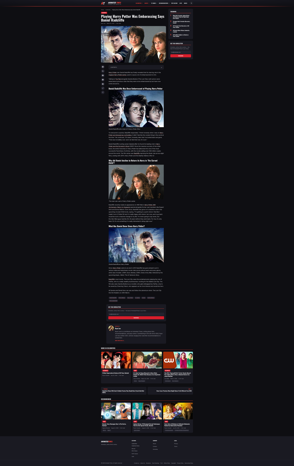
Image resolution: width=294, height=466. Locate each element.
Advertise (155, 449)
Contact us (136, 463)
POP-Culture (174, 3)
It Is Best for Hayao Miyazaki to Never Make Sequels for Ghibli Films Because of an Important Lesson (146, 374)
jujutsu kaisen (137, 430)
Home (102, 9)
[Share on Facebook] (103, 75)
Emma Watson (122, 297)
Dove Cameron (175, 381)
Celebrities (138, 3)
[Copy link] (103, 88)
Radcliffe (137, 153)
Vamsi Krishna (136, 378)
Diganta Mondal (106, 428)
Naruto (109, 430)
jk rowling (137, 297)
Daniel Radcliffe (113, 297)
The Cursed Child (113, 300)
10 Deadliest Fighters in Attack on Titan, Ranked (180, 35)
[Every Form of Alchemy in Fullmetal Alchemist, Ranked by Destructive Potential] (178, 411)
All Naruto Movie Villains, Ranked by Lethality (181, 31)
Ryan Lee (103, 23)
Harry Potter (113, 72)
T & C (161, 463)
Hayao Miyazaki (142, 381)
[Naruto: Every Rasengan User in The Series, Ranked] (116, 411)
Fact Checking (155, 463)
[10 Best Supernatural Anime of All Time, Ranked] (116, 360)
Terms (175, 446)
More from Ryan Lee (120, 340)
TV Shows (153, 3)
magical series (117, 75)
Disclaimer (148, 463)
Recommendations (163, 3)
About (154, 443)
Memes (185, 3)
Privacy (176, 443)
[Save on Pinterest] (103, 67)
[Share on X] (103, 71)
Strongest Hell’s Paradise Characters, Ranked (181, 22)
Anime (135, 370)
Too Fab (118, 79)
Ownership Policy (189, 463)
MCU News (134, 450)
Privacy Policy (180, 463)
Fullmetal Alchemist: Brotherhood (181, 430)
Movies (146, 3)
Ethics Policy (167, 463)
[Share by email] (103, 84)
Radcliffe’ (112, 279)
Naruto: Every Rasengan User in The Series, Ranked (114, 425)
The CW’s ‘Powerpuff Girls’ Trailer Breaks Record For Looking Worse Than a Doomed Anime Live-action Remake (177, 374)
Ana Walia (166, 378)
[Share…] (103, 92)
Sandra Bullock (151, 297)
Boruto (104, 430)
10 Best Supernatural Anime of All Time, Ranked (115, 373)
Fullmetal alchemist (169, 430)
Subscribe (136, 318)
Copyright (173, 463)
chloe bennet (167, 381)
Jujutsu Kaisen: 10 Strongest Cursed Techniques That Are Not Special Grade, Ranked (146, 425)
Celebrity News (135, 445)
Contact (155, 446)
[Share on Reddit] (103, 79)
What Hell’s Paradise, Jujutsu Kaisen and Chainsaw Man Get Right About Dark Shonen (181, 17)
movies (143, 297)
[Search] (191, 3)
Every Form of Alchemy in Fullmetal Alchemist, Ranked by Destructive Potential (177, 425)
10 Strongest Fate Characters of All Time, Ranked (181, 26)
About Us (142, 463)
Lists (180, 3)
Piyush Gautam (105, 375)
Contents (114, 67)
